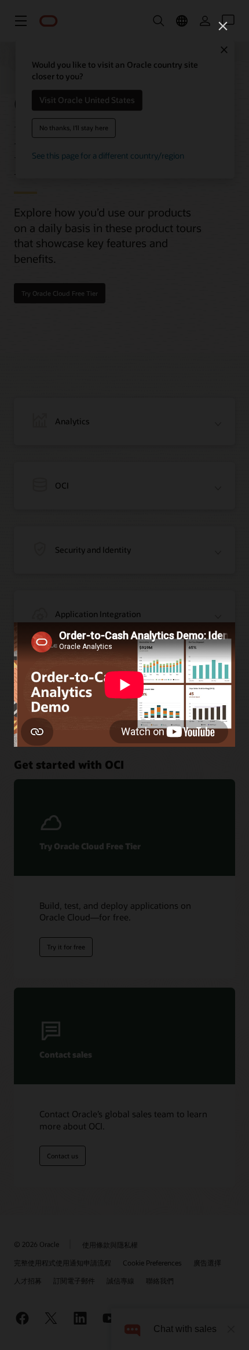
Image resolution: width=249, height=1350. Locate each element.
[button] (222, 26)
